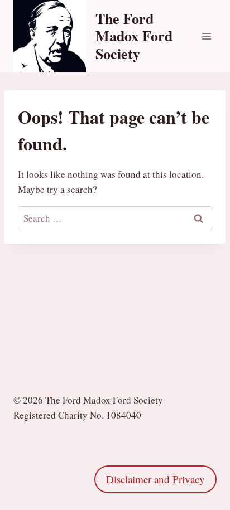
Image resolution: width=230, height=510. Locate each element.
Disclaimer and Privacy (155, 479)
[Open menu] (206, 36)
